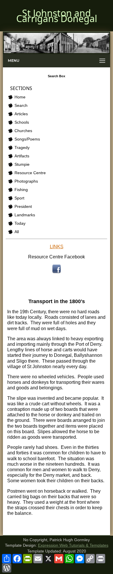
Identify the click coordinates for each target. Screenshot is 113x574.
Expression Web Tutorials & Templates (73, 545)
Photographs (26, 181)
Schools (21, 122)
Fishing (21, 190)
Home (19, 97)
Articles (21, 114)
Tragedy (22, 147)
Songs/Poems (27, 139)
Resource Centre (30, 173)
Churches (23, 131)
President (23, 206)
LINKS (56, 246)
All (16, 232)
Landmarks (24, 215)
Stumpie (22, 164)
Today (19, 223)
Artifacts (21, 156)
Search (21, 105)
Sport (19, 198)
